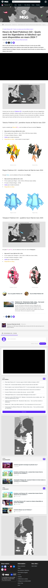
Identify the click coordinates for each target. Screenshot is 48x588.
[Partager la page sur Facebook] (7, 43)
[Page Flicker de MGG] (2, 569)
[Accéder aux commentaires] (14, 43)
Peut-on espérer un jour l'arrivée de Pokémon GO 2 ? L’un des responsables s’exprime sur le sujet (24, 387)
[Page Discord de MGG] (5, 566)
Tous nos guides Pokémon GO (15, 293)
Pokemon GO (14, 24)
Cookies (20, 576)
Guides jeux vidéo (8, 24)
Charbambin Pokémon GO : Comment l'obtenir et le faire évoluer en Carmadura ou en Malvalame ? (30, 480)
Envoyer (43, 343)
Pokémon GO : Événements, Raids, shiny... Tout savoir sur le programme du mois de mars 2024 (29, 302)
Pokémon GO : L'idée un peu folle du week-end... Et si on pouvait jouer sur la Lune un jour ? (23, 404)
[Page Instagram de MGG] (5, 569)
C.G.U (19, 574)
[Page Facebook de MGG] (2, 566)
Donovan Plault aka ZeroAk (21, 39)
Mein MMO (34, 566)
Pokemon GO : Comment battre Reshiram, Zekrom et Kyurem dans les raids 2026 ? (21, 384)
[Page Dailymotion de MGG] (14, 566)
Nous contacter (21, 566)
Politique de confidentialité (24, 581)
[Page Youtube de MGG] (11, 566)
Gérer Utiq (20, 583)
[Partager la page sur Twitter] (9, 43)
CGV (19, 585)
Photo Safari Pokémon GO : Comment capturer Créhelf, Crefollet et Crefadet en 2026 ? (22, 382)
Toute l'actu (24, 411)
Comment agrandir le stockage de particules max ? (26, 464)
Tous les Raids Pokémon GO (36, 293)
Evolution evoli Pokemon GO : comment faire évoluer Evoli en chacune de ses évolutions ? (23, 389)
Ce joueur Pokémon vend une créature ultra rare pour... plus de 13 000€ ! (19, 392)
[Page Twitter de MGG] (8, 566)
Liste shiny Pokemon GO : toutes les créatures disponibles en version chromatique (28, 502)
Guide (5, 137)
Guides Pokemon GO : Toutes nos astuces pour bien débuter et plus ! (29, 24)
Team (19, 568)
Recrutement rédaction (23, 570)
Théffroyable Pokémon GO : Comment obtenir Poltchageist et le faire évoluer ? (20, 394)
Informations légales (23, 572)
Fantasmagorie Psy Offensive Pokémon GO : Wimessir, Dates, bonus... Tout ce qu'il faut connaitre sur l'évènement (24, 407)
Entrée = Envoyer (34, 343)
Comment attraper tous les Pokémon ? (23, 509)
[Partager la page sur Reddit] (11, 43)
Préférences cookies (23, 579)
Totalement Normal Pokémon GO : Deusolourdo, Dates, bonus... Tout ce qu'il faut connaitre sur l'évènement (24, 401)
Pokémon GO (18, 111)
